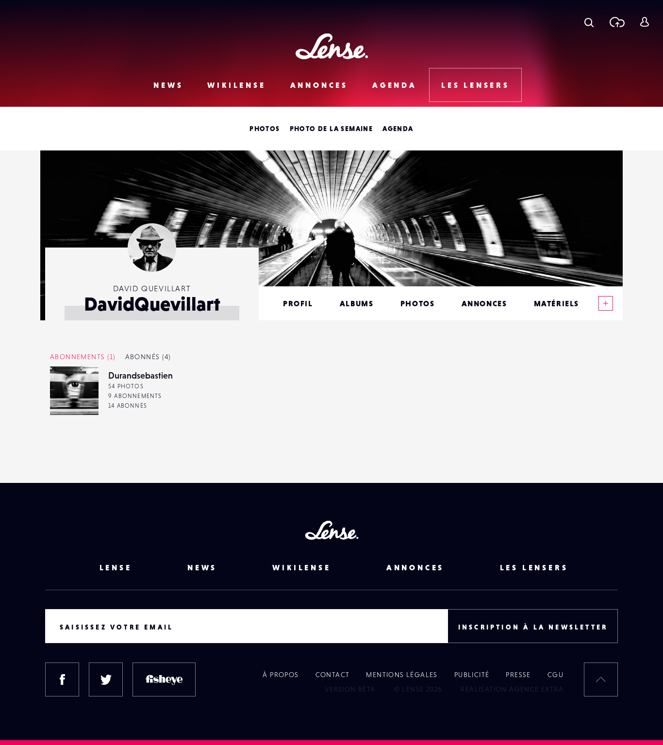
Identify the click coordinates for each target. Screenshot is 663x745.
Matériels (556, 303)
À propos (280, 675)
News (168, 85)
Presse (518, 675)
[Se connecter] (644, 22)
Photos (264, 128)
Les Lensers (475, 85)
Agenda (394, 85)
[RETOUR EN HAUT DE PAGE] (601, 679)
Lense (115, 567)
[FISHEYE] (164, 679)
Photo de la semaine (331, 128)
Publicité (472, 675)
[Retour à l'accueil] (332, 46)
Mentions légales (401, 675)
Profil (298, 303)
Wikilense (236, 85)
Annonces (319, 85)
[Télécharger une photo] (616, 22)
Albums (357, 303)
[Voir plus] (606, 303)
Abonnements (83, 357)
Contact (332, 675)
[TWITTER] (106, 679)
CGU (555, 675)
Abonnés (148, 357)
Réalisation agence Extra (512, 689)
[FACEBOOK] (62, 679)
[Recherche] (589, 22)
